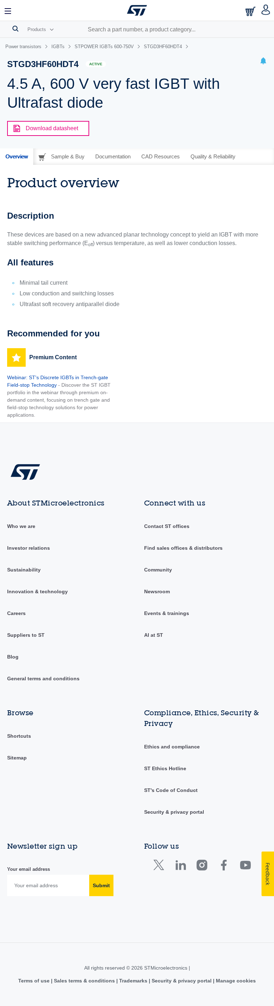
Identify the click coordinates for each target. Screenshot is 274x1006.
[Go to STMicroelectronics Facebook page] (223, 867)
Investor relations (28, 548)
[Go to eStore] (251, 11)
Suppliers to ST (26, 635)
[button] (8, 10)
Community (158, 570)
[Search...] (15, 28)
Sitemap (17, 758)
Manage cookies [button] (235, 981)
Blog (13, 657)
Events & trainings (166, 613)
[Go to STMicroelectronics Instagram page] (202, 867)
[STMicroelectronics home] (137, 10)
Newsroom (157, 591)
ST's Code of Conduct (171, 790)
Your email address (28, 869)
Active (95, 64)
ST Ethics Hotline (165, 768)
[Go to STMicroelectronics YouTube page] (245, 867)
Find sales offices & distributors (183, 548)
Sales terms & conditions (84, 981)
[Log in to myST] (266, 10)
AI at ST (153, 635)
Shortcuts (19, 736)
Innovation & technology (37, 591)
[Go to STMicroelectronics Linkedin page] (180, 867)
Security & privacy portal (174, 812)
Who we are (21, 526)
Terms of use (34, 981)
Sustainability (24, 570)
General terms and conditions (43, 678)
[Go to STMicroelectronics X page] (160, 867)
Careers (16, 613)
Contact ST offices (166, 526)
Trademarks (133, 981)
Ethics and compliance (172, 747)
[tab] (16, 156)
